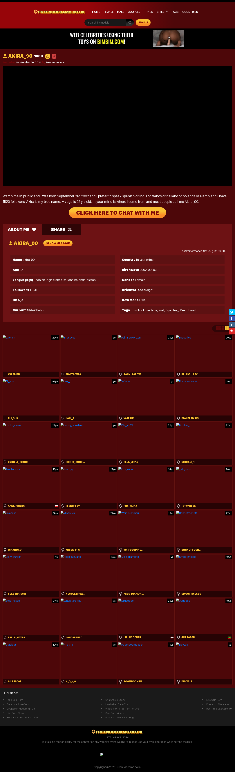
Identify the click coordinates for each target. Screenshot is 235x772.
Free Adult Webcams (217, 704)
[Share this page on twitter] (232, 312)
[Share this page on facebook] (232, 318)
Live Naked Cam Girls (116, 704)
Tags (175, 12)
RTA (108, 737)
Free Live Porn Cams (18, 704)
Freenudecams (55, 62)
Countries (190, 12)
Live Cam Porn (214, 699)
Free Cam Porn (15, 699)
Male (120, 12)
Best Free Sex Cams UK (219, 708)
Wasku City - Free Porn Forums (122, 708)
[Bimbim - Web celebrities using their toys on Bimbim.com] (117, 38)
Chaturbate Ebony (115, 699)
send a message (58, 243)
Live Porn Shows (16, 713)
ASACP (117, 737)
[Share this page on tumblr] (232, 324)
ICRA (126, 737)
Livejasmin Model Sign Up (21, 708)
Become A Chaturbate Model (22, 717)
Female (108, 12)
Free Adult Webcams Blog (119, 717)
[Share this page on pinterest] (232, 331)
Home (96, 12)
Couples (134, 12)
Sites (160, 12)
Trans (148, 12)
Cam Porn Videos (114, 713)
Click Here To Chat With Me (117, 212)
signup (143, 22)
